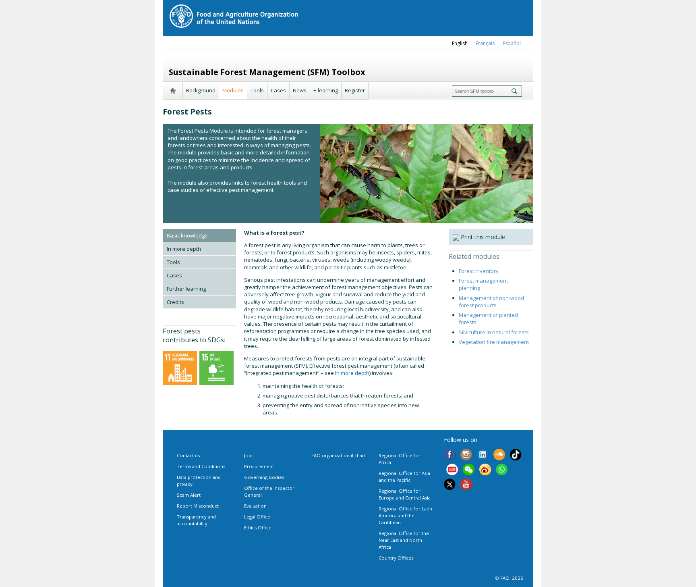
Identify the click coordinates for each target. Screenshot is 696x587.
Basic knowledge (187, 235)
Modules (233, 90)
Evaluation (255, 506)
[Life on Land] (216, 367)
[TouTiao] (452, 470)
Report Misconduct (198, 506)
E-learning (325, 90)
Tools (257, 90)
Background (200, 90)
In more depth (184, 248)
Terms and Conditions (201, 466)
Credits (175, 302)
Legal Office (257, 517)
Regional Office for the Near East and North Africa (404, 540)
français (485, 43)
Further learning (186, 288)
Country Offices (396, 558)
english (460, 43)
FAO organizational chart (338, 455)
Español (512, 43)
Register (355, 90)
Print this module (482, 237)
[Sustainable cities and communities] (180, 367)
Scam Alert (189, 495)
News (300, 90)
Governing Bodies (264, 477)
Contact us (188, 455)
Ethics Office (257, 528)
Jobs (248, 455)
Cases (278, 90)
